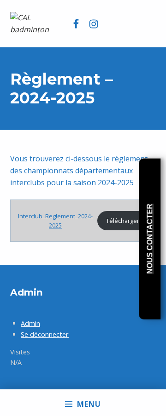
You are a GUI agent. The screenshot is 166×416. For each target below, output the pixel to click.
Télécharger (122, 221)
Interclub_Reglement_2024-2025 (55, 221)
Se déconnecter (45, 334)
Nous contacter (150, 239)
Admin (30, 323)
